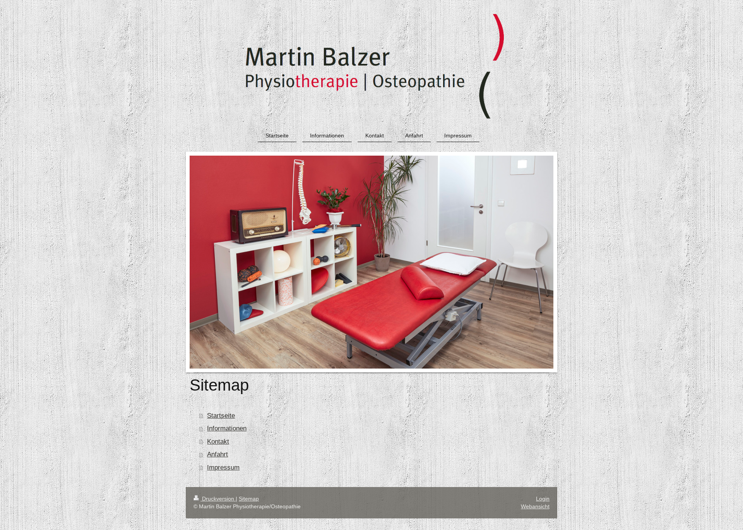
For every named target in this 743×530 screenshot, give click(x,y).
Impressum (223, 467)
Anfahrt (217, 454)
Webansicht (535, 506)
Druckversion (218, 499)
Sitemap (249, 499)
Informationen (227, 428)
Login (543, 499)
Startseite (221, 415)
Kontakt (218, 441)
